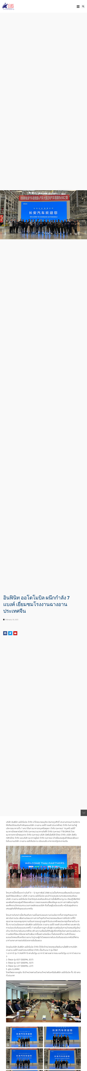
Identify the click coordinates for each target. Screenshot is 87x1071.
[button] (83, 6)
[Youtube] (15, 633)
